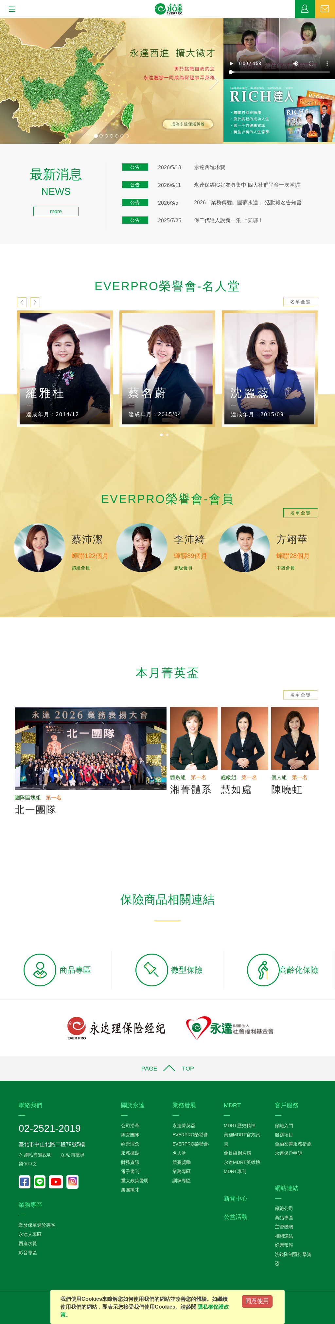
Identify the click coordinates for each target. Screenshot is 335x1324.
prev (22, 302)
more (56, 211)
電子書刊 (130, 1171)
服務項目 (284, 1134)
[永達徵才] (111, 81)
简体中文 (28, 1163)
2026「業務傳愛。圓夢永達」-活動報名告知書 (248, 202)
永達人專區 (30, 1234)
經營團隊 (130, 1134)
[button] (16, 81)
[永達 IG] (72, 1182)
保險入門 (284, 1125)
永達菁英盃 (183, 1125)
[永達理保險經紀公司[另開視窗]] (116, 1027)
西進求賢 (28, 1243)
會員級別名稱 (237, 1153)
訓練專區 (181, 1180)
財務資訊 (130, 1162)
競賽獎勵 (181, 1162)
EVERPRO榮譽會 (190, 1134)
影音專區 (28, 1252)
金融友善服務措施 (293, 1144)
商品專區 (284, 1217)
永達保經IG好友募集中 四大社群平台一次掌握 (247, 185)
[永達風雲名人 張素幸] (270, 368)
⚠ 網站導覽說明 (35, 1154)
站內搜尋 (74, 1154)
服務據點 (130, 1153)
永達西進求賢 (209, 167)
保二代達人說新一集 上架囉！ (228, 220)
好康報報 (284, 1245)
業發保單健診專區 (37, 1225)
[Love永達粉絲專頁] (26, 1181)
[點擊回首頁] (169, 9)
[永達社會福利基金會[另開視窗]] (229, 1027)
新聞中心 (235, 1198)
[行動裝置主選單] (9, 9)
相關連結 (284, 1236)
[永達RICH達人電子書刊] (279, 110)
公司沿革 (130, 1125)
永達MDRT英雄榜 (242, 1162)
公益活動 (235, 1217)
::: (2, 172)
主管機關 (284, 1226)
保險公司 (284, 1208)
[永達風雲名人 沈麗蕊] (167, 368)
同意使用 (257, 1301)
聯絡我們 (325, 9)
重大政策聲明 (135, 1180)
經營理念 (130, 1144)
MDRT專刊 (235, 1171)
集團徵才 (130, 1189)
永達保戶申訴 (288, 1153)
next (35, 302)
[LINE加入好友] (41, 1181)
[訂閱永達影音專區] (57, 1181)
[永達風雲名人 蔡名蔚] (65, 368)
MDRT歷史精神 (240, 1125)
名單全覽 (300, 301)
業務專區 (305, 9)
